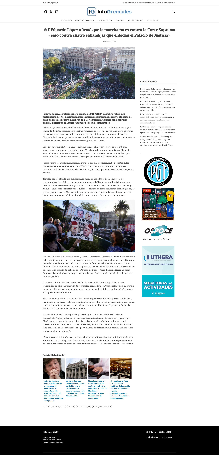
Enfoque (120, 20)
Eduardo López (83, 407)
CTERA (71, 407)
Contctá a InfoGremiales (165, 3)
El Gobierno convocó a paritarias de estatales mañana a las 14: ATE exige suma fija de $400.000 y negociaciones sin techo (158, 130)
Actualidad (66, 20)
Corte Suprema (58, 407)
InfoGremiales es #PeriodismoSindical (138, 3)
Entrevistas (152, 20)
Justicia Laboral (135, 20)
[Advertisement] (89, 106)
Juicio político (99, 407)
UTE (109, 407)
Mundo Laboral (104, 20)
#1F (48, 407)
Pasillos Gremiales (84, 20)
